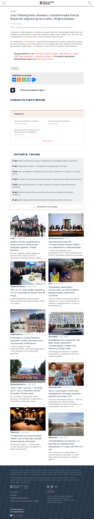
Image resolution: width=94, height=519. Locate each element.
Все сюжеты (48, 141)
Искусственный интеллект (59, 122)
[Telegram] (29, 80)
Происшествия (54, 387)
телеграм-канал (42, 53)
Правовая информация (19, 498)
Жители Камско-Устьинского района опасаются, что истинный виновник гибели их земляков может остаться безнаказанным (63, 296)
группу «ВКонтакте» (62, 53)
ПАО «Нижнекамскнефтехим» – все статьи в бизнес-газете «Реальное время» (44, 27)
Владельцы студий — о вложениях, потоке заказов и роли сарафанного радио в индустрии (25, 442)
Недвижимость (16, 334)
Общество (14, 432)
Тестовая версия (17, 511)
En (53, 491)
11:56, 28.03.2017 (16, 24)
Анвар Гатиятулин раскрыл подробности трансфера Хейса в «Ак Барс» (45, 161)
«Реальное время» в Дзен (32, 90)
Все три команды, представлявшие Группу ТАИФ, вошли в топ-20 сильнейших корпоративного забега (25, 249)
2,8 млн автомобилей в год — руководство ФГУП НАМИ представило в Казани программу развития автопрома (65, 248)
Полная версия (16, 509)
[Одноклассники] (19, 80)
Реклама (13, 495)
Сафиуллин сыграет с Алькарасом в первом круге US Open (39, 166)
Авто (50, 284)
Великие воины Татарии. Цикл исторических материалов (27, 132)
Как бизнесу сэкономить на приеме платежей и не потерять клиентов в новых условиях (64, 348)
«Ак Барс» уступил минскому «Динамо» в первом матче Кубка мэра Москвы (47, 179)
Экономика (53, 337)
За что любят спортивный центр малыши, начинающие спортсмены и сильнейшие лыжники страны (26, 394)
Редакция (14, 492)
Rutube (40, 59)
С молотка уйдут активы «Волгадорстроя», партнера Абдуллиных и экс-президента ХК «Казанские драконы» (27, 345)
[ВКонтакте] (14, 80)
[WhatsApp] (24, 80)
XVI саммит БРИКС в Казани (26, 122)
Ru (49, 491)
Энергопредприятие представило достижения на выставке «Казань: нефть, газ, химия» (27, 296)
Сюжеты (19, 113)
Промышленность (18, 286)
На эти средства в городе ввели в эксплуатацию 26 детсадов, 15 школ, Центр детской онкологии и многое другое (65, 450)
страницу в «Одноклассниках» (37, 56)
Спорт (13, 11)
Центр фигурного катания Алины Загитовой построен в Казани (42, 200)
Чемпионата (29, 41)
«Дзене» (50, 59)
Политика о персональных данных (24, 501)
